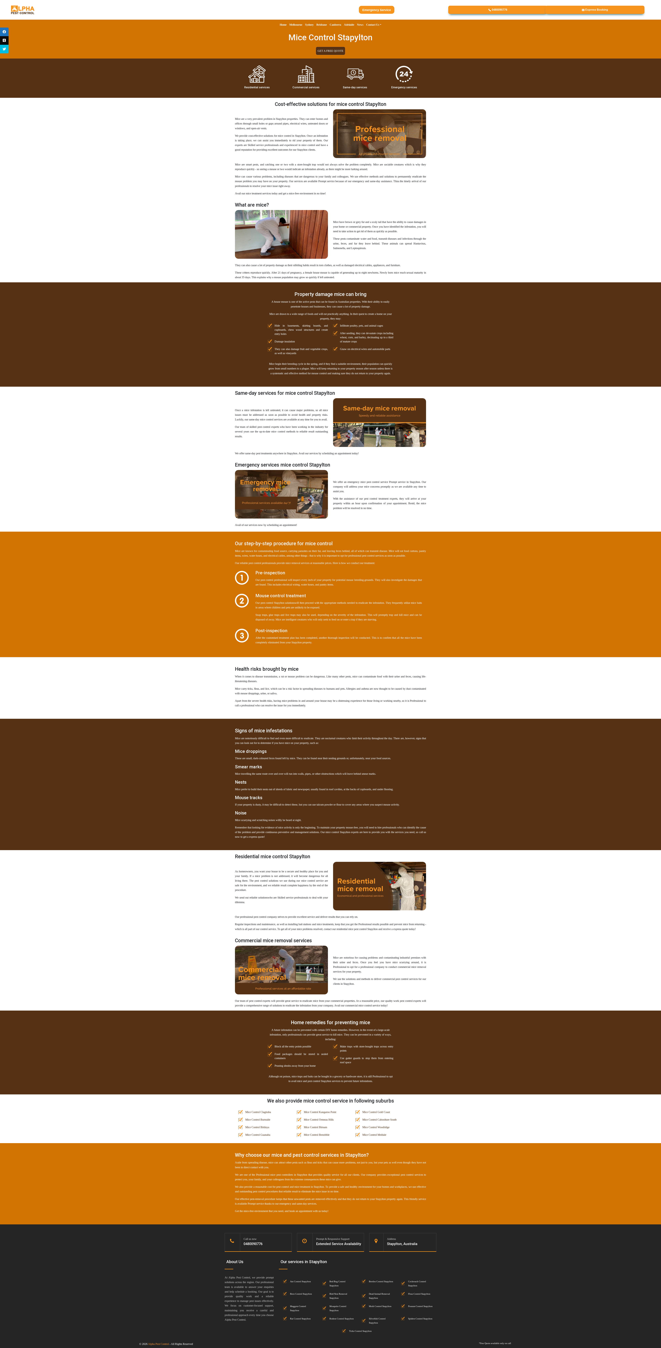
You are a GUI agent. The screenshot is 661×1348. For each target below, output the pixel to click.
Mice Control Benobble (316, 1134)
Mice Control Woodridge (376, 1127)
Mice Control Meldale (374, 1134)
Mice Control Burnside (257, 1119)
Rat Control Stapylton (300, 1319)
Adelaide (349, 24)
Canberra (335, 24)
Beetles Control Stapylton (381, 1281)
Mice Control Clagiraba (258, 1112)
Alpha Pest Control (158, 1343)
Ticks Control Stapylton (360, 1331)
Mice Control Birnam (315, 1127)
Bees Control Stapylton (301, 1294)
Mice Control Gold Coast (376, 1112)
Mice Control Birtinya (257, 1127)
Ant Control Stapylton (300, 1281)
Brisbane (321, 24)
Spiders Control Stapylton (420, 1319)
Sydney (309, 24)
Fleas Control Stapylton (419, 1294)
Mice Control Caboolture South (379, 1119)
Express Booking (596, 9)
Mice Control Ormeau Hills (319, 1119)
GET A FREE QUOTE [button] (330, 50)
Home (283, 24)
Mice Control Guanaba (257, 1134)
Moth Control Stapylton (380, 1306)
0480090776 (499, 9)
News (360, 24)
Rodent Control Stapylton (341, 1319)
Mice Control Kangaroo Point (320, 1112)
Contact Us (372, 24)
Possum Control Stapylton (420, 1306)
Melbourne (295, 24)
